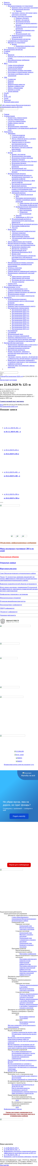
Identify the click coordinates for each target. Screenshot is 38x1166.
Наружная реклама (8, 569)
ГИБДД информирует (7, 608)
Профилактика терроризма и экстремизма (14, 594)
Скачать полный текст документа (12, 401)
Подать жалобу (19, 816)
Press (1, 405)
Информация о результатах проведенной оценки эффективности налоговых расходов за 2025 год (20, 1152)
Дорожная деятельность (8, 615)
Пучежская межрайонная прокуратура (12, 601)
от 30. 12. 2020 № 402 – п (12, 428)
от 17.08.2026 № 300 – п (12, 1155)
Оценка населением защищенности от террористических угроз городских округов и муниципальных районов (19, 1114)
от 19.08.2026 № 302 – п (12, 1149)
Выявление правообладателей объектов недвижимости (18, 584)
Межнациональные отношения (10, 598)
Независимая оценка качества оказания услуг (19, 764)
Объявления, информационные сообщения (18, 543)
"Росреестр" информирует (8, 612)
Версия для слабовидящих (19, 865)
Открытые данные (8, 563)
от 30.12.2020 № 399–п (11, 494)
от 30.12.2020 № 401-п (11, 450)
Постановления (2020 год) (8, 406)
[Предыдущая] (1, 502)
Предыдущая (4, 380)
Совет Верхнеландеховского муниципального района (18, 573)
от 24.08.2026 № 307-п (11, 1148)
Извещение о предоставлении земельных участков (21, 1156)
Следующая (13, 380)
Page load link (4, 1165)
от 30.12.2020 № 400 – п (12, 472)
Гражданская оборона (9, 557)
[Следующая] (2, 502)
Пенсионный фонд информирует (11, 605)
